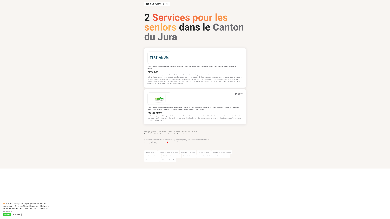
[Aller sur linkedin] (239, 94)
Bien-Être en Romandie (152, 160)
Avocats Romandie (151, 152)
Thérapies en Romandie (168, 160)
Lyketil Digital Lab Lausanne (158, 143)
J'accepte (7, 214)
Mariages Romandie (203, 152)
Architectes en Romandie (152, 156)
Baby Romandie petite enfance (171, 156)
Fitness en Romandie (222, 156)
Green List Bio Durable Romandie (222, 152)
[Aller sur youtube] (241, 94)
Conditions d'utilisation (181, 134)
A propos (164, 134)
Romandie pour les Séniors (206, 156)
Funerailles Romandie (189, 156)
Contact (170, 134)
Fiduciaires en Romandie (188, 152)
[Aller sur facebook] (236, 94)
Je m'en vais (16, 214)
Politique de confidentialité (152, 134)
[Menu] (243, 4)
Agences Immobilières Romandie (169, 152)
